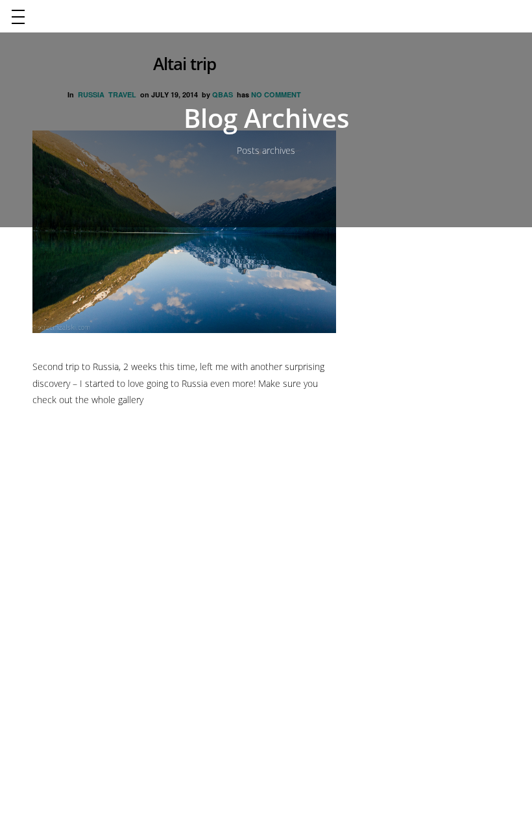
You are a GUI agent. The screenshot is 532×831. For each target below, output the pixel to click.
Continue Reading (80, 436)
